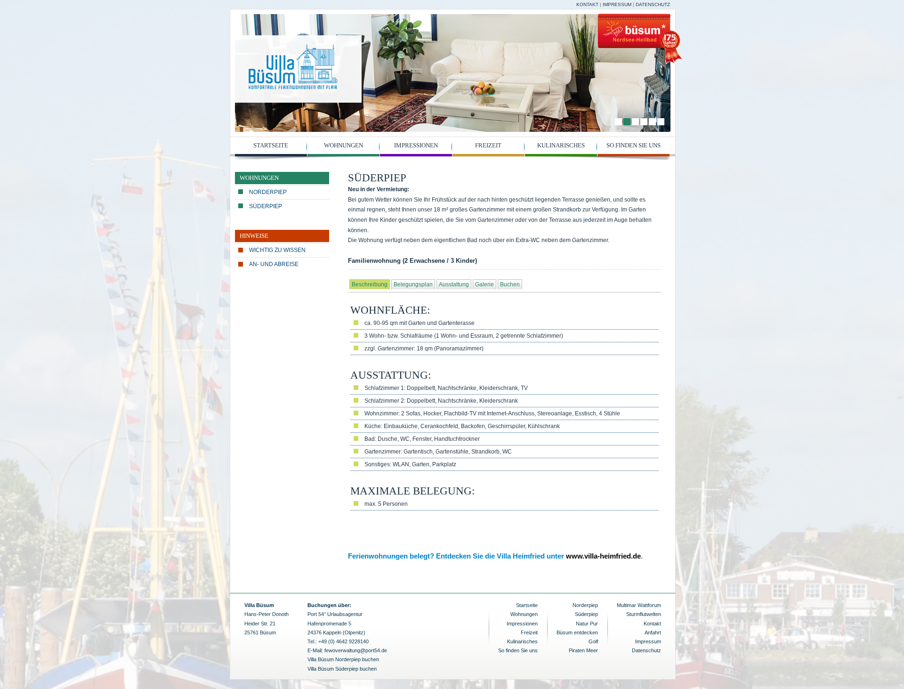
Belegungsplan (413, 284)
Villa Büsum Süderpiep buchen (342, 669)
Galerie (484, 284)
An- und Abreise (274, 264)
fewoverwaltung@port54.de (355, 650)
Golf (593, 641)
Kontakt (587, 4)
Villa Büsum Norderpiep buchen (343, 659)
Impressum (617, 4)
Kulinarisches (561, 145)
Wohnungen (343, 145)
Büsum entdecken (577, 632)
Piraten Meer (583, 650)
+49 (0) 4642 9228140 (343, 641)
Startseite (270, 145)
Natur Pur (587, 623)
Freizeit (488, 145)
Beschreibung (369, 284)
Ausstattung (454, 284)
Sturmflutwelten (643, 614)
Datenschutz (653, 4)
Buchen (510, 284)
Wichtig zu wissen (277, 250)
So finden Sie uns (633, 145)
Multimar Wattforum (639, 605)
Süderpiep (265, 206)
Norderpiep (268, 192)
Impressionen (416, 145)
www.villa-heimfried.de (603, 556)
